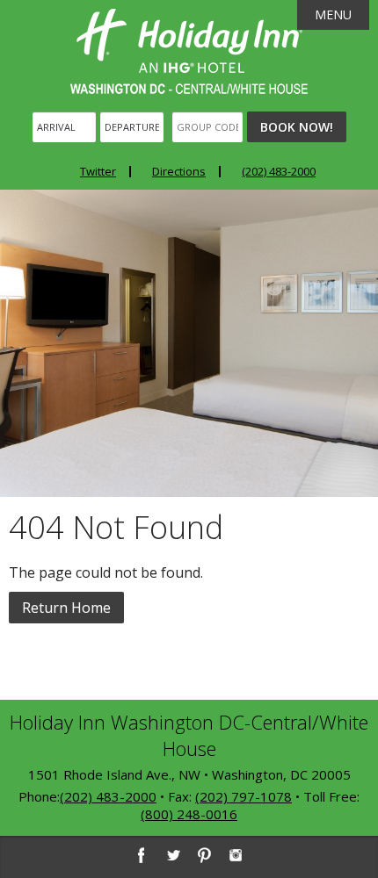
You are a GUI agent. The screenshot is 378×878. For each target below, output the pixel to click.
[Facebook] (140, 855)
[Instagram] (235, 855)
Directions (179, 171)
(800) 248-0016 (189, 814)
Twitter (98, 171)
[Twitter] (172, 855)
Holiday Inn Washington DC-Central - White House (189, 51)
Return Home (66, 607)
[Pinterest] (204, 855)
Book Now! (296, 127)
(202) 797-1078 (243, 796)
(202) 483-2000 (279, 171)
